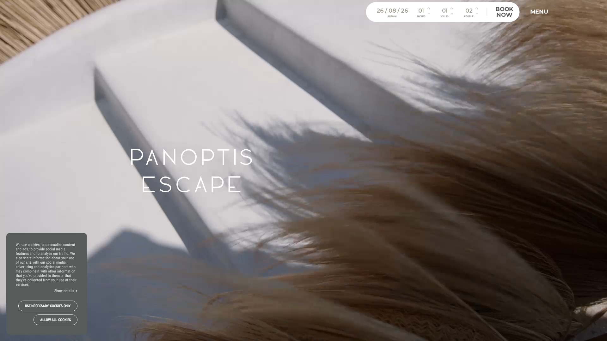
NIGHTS (421, 16)
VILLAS (444, 16)
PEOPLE (468, 16)
